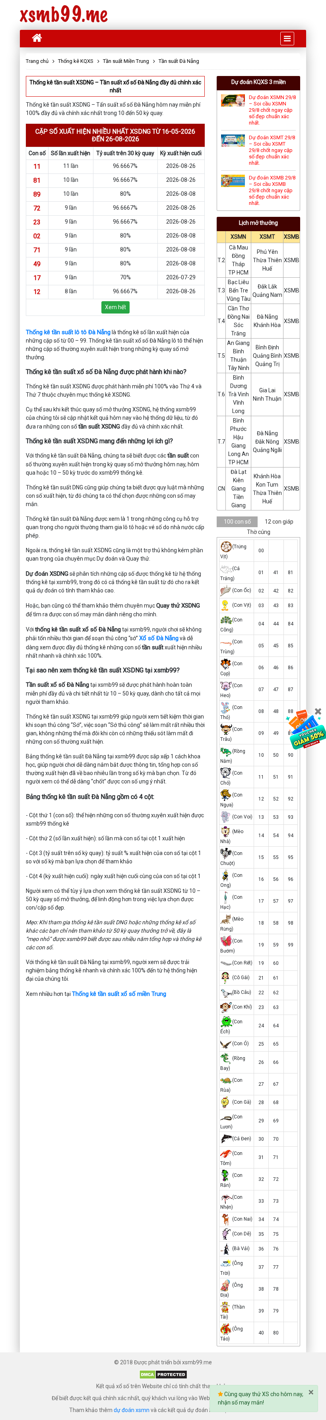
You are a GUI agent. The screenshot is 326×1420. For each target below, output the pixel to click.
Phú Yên (267, 252)
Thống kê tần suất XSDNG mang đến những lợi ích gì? (99, 441)
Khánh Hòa (267, 325)
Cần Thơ (238, 308)
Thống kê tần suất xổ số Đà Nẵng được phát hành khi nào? (106, 372)
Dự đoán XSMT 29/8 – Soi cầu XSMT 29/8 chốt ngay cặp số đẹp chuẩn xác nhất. (272, 150)
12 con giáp (279, 521)
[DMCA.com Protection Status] (163, 1374)
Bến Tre (238, 290)
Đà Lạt (238, 472)
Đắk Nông (267, 441)
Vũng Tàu (238, 299)
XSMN (238, 237)
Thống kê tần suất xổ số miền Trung (119, 993)
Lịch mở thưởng (258, 223)
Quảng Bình (267, 356)
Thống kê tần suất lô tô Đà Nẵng (68, 332)
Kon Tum (267, 484)
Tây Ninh (238, 368)
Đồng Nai (238, 317)
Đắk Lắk (267, 286)
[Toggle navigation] (287, 38)
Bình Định (267, 347)
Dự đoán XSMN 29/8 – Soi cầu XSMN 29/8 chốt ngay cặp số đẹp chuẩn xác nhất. (272, 110)
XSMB (291, 237)
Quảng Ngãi (267, 450)
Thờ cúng (258, 532)
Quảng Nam (267, 295)
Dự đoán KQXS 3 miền (258, 82)
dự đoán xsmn (131, 1410)
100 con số (237, 521)
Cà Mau (238, 247)
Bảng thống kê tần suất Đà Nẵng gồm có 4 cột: (90, 797)
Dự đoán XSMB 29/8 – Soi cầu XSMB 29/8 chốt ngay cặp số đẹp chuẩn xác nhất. (272, 190)
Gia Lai (267, 390)
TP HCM (238, 272)
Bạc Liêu (238, 282)
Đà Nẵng (267, 317)
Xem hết (115, 307)
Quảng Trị (267, 364)
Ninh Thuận (267, 398)
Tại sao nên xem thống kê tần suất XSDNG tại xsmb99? (103, 670)
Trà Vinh (238, 394)
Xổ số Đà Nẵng (159, 638)
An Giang (238, 343)
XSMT (267, 237)
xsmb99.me (63, 15)
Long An (238, 454)
